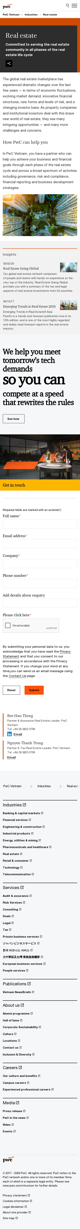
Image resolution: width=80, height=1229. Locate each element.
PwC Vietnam (11, 14)
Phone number (15, 575)
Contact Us (17, 676)
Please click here (17, 615)
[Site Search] (67, 5)
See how (13, 418)
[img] (9, 63)
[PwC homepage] (7, 5)
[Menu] (74, 5)
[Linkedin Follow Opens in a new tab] (9, 734)
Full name (12, 516)
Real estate (50, 14)
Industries (31, 14)
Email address (15, 536)
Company (11, 555)
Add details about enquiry (24, 595)
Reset (11, 690)
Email (18, 734)
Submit (34, 690)
